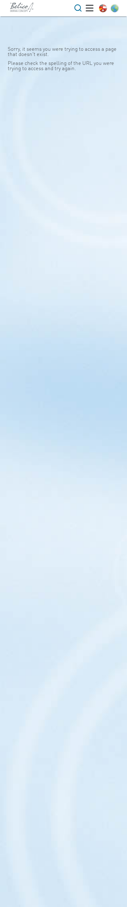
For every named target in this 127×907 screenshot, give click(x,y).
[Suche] (78, 8)
